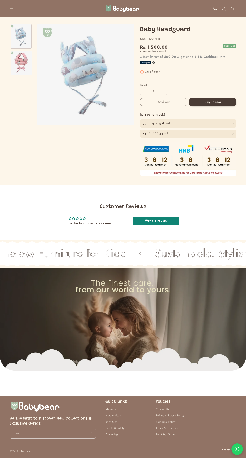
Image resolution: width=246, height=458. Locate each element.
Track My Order (165, 434)
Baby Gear (111, 422)
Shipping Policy (166, 422)
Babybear (25, 451)
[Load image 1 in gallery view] (21, 36)
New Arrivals (113, 415)
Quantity (144, 85)
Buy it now (212, 102)
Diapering (111, 434)
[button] (11, 8)
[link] (188, 159)
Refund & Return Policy (170, 415)
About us (110, 409)
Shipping (144, 50)
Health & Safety (114, 428)
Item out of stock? (152, 114)
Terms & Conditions (168, 428)
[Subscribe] (91, 433)
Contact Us (162, 409)
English (226, 449)
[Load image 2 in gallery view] (21, 63)
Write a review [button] (156, 221)
